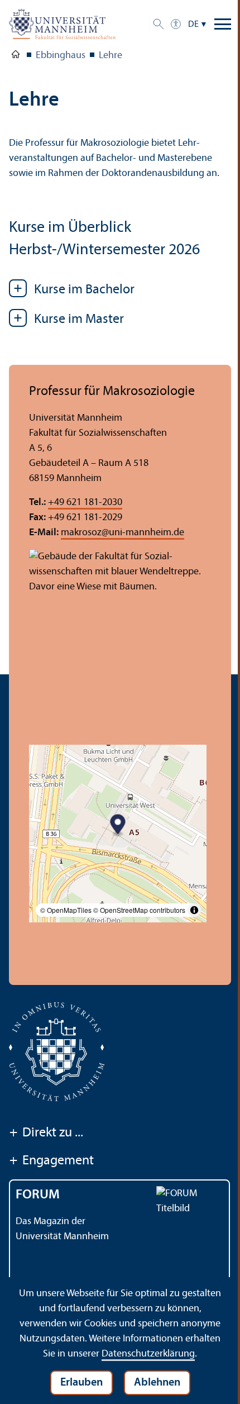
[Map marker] (118, 825)
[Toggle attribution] (194, 910)
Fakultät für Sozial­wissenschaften (15, 56)
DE (193, 24)
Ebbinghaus (60, 55)
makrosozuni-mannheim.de (122, 532)
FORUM (38, 1195)
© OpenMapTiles (66, 910)
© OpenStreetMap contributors (139, 910)
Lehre (110, 55)
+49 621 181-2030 (85, 502)
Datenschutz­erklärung (148, 1354)
